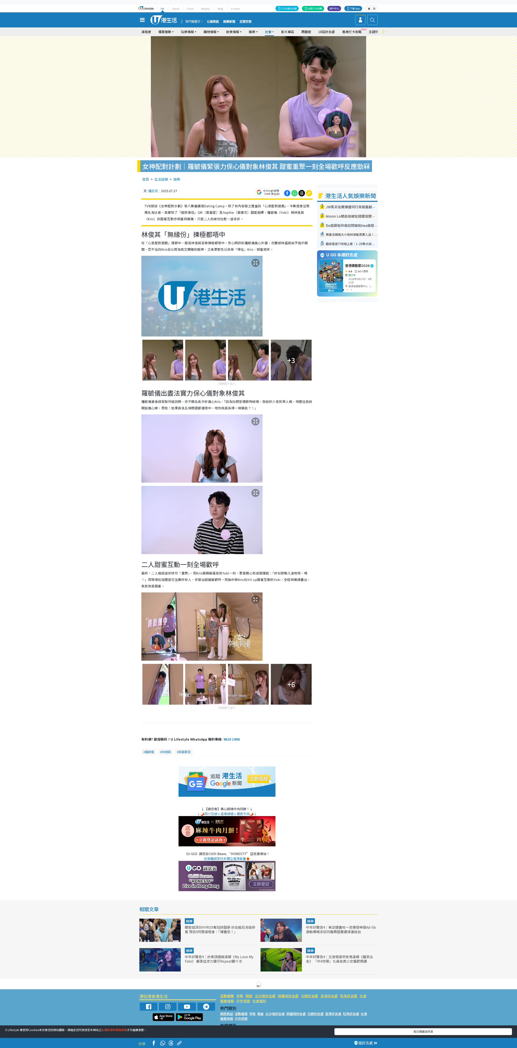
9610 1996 (232, 739)
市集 (239, 995)
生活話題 (161, 179)
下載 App (355, 8)
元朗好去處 (309, 995)
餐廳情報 (227, 1000)
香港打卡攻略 (351, 31)
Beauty (205, 8)
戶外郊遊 (243, 1000)
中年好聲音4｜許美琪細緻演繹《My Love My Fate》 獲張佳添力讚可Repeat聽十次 (219, 959)
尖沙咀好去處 (265, 995)
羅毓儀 (149, 752)
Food (190, 8)
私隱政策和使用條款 (114, 1030)
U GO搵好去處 (289, 8)
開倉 (249, 995)
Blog (220, 8)
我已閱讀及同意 (423, 1031)
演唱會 (146, 31)
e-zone (235, 8)
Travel (175, 8)
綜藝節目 (185, 752)
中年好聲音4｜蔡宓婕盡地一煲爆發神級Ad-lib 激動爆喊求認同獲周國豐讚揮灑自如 (341, 929)
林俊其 (166, 752)
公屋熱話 (213, 21)
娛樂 (176, 179)
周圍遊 (306, 31)
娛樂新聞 (229, 21)
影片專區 (287, 31)
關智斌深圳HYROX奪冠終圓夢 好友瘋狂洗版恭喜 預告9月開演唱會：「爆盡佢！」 (220, 929)
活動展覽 (227, 995)
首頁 (145, 179)
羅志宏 (153, 190)
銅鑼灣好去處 (288, 995)
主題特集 (375, 31)
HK (162, 8)
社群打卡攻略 (315, 8)
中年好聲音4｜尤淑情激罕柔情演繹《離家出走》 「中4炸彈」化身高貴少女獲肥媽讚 (339, 959)
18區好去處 (326, 31)
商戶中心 (334, 8)
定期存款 (246, 21)
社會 (363, 995)
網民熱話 (226, 1013)
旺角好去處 (348, 995)
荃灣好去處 (329, 995)
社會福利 (259, 1000)
